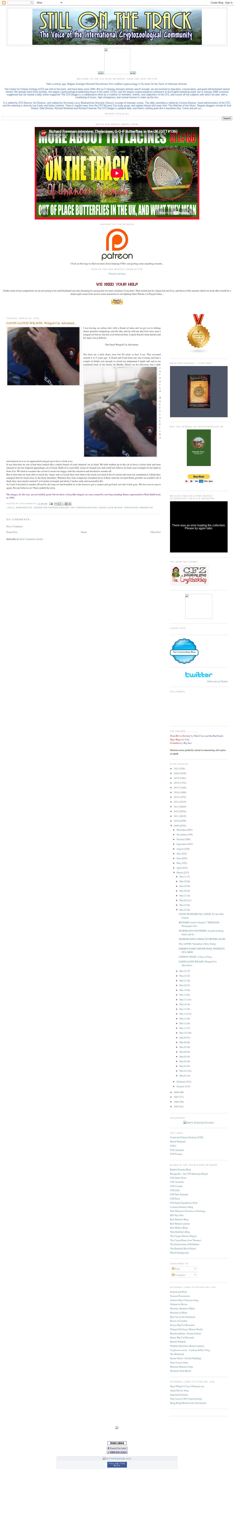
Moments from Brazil (180, 1370)
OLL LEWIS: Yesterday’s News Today (197, 943)
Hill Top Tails (177, 1215)
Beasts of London (178, 1320)
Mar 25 (183, 905)
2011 (177, 816)
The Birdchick (177, 1354)
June (179, 858)
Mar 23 (183, 971)
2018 (177, 782)
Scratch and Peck (178, 1291)
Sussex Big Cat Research (182, 1325)
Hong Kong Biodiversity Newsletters (188, 1402)
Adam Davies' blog (179, 1390)
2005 (177, 1106)
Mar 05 (183, 1056)
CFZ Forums (176, 1154)
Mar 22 (183, 975)
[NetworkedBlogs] (117, 1458)
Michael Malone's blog (181, 1366)
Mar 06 (183, 1051)
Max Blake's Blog (179, 1227)
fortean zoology (86, 508)
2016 (177, 792)
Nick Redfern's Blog (180, 1231)
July (179, 853)
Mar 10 (183, 1032)
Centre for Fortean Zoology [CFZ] (186, 1137)
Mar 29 (183, 886)
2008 (177, 1092)
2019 (177, 778)
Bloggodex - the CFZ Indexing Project (189, 1173)
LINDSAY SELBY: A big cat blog (195, 956)
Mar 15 (183, 1009)
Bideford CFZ (24, 508)
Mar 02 (183, 1070)
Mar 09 (183, 1037)
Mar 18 (183, 994)
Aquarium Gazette (179, 1394)
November (182, 834)
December (182, 829)
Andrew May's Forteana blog (184, 1300)
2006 (177, 1101)
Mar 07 (183, 1047)
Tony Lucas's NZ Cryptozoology (186, 1398)
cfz (73, 508)
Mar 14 (183, 1013)
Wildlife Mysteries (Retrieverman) (187, 1345)
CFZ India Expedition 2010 (183, 1202)
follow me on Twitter (217, 681)
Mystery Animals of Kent (182, 1308)
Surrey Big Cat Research (182, 1337)
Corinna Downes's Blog (181, 1207)
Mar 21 (183, 980)
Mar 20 (183, 985)
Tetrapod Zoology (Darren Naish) (186, 1329)
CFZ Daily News (178, 1177)
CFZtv (173, 1145)
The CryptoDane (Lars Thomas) (185, 1240)
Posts (177, 1268)
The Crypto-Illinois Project (183, 1236)
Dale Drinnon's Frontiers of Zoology (188, 1211)
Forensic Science (184, 644)
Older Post (155, 532)
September (182, 844)
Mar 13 (183, 1018)
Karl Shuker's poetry (180, 1223)
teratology (131, 508)
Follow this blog (117, 1464)
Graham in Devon (178, 1304)
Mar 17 (183, 999)
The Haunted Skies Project (183, 1248)
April (179, 867)
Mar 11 (183, 1028)
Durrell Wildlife (178, 1341)
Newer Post (11, 532)
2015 (177, 797)
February (181, 1081)
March (180, 872)
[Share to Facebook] (66, 504)
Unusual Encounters (180, 1296)
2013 (177, 806)
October (181, 839)
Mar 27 (183, 895)
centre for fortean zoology (51, 508)
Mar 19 (183, 990)
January (181, 1086)
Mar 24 (183, 909)
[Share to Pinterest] (70, 504)
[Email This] (56, 504)
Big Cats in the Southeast (182, 1316)
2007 (177, 1097)
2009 (177, 825)
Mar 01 (183, 1075)
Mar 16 (183, 1004)
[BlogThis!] (59, 504)
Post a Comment (14, 526)
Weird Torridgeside (179, 1252)
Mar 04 (183, 1061)
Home (84, 532)
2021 (177, 768)
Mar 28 (183, 890)
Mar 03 (183, 1066)
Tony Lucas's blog (179, 1362)
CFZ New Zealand (179, 1194)
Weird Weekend (178, 1141)
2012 (177, 811)
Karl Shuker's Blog (179, 1219)
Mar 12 (183, 1023)
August (180, 848)
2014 (177, 801)
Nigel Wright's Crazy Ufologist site (187, 1386)
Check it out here (117, 273)
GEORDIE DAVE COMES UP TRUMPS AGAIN (202, 939)
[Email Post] (51, 504)
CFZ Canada (176, 1186)
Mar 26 (183, 900)
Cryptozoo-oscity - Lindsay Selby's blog (190, 1350)
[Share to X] (63, 504)
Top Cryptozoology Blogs (184, 652)
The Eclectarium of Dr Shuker (184, 1244)
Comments (179, 1275)
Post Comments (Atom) (31, 539)
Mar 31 (183, 876)
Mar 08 (183, 1042)
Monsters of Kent (178, 1312)
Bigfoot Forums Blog (180, 1169)
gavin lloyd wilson (110, 508)
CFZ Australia (177, 1150)
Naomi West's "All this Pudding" (186, 1358)
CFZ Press (175, 1198)
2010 (177, 820)
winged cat (146, 508)
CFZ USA (175, 1190)
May (179, 863)
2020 (177, 773)
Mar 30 (183, 881)
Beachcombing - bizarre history (185, 1333)
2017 (177, 787)
